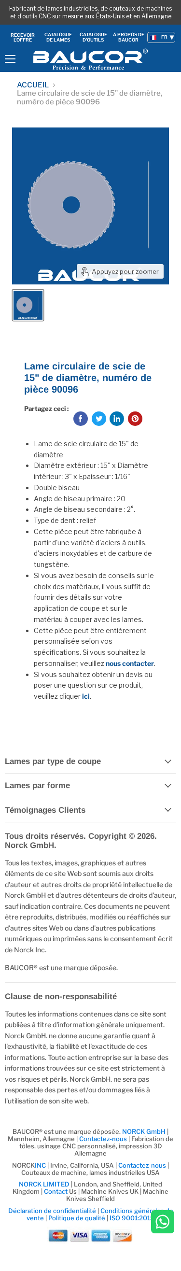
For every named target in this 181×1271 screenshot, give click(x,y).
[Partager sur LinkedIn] (117, 418)
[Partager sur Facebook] (80, 418)
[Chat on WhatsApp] (162, 1222)
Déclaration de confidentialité (52, 1211)
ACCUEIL (33, 85)
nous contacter (130, 663)
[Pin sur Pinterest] (135, 418)
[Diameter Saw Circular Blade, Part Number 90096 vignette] (28, 305)
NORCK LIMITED (45, 1184)
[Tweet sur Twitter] (99, 418)
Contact (56, 1191)
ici (86, 696)
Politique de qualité (76, 1218)
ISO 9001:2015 (132, 1218)
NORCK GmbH (144, 1131)
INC (40, 1165)
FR (164, 37)
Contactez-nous (103, 1139)
